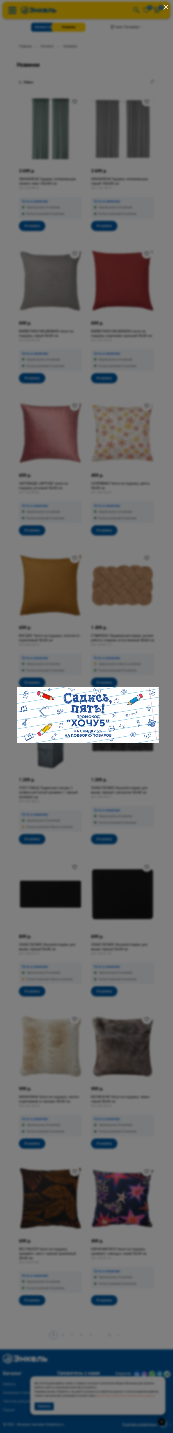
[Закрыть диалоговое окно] (166, 7)
